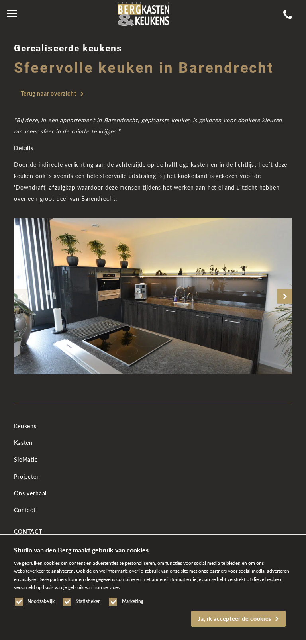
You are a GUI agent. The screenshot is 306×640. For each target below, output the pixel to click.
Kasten (23, 442)
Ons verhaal (30, 493)
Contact (25, 510)
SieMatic (26, 459)
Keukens (25, 426)
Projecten (27, 476)
